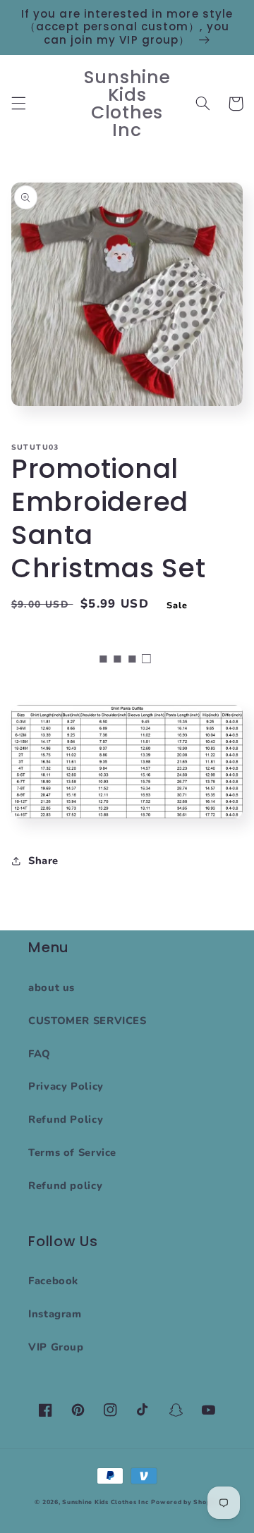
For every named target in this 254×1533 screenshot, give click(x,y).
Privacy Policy (66, 1086)
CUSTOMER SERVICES (87, 1021)
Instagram (55, 1314)
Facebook (53, 1281)
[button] (18, 103)
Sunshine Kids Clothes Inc (105, 1502)
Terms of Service (72, 1152)
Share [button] (43, 861)
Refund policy (65, 1185)
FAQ (39, 1054)
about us (51, 987)
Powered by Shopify (185, 1502)
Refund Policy (65, 1119)
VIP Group (56, 1347)
